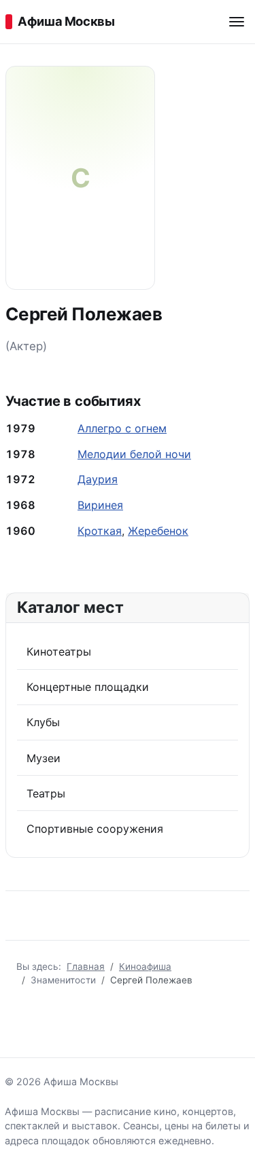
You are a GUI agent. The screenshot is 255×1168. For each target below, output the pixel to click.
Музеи (44, 758)
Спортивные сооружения (95, 828)
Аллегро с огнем (122, 428)
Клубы (43, 722)
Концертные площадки (88, 687)
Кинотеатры (59, 651)
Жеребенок (158, 531)
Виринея (100, 505)
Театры (46, 793)
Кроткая (100, 531)
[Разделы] (237, 22)
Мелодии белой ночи (134, 454)
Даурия (98, 479)
